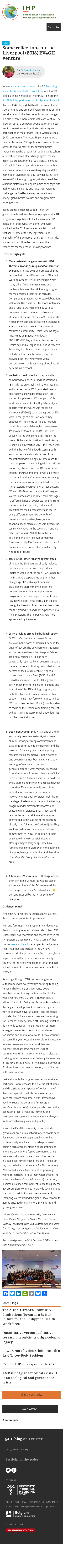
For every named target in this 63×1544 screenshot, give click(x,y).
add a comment (30, 1408)
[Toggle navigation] (3, 27)
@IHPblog (13, 1439)
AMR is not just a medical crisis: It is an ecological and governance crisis (29, 1378)
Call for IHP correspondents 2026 (29, 1364)
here (13, 944)
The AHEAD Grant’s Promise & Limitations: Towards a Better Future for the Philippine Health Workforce (28, 1317)
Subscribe (53, 27)
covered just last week (23, 86)
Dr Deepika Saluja (30, 70)
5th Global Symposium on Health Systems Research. (31, 100)
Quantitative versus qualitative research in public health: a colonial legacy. (31, 1337)
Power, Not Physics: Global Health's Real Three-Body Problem (31, 1353)
